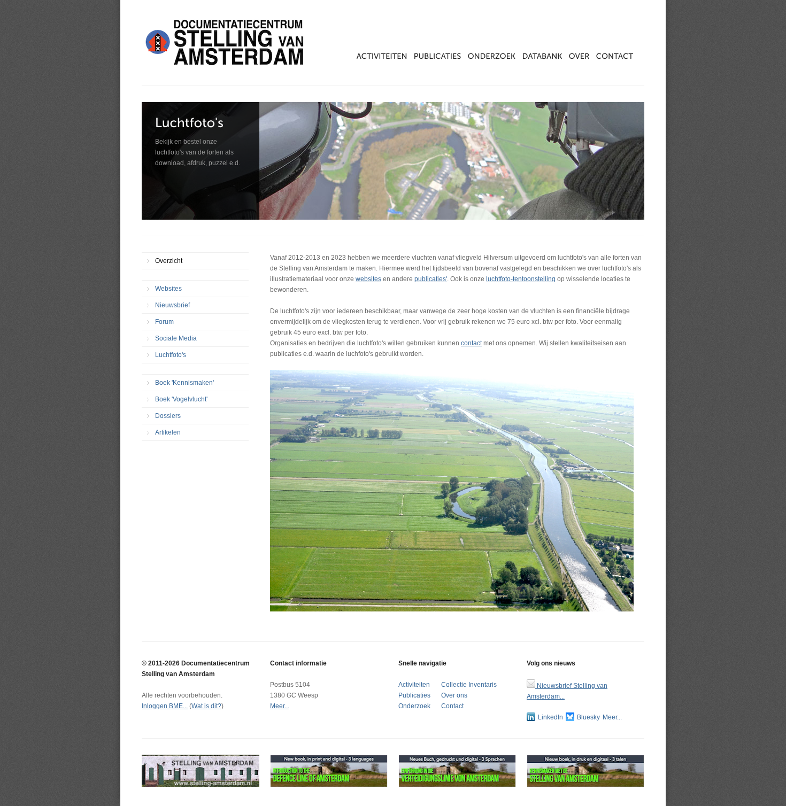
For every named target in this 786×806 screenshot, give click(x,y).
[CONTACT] (615, 56)
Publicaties (414, 695)
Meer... (279, 706)
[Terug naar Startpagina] (227, 42)
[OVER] (582, 56)
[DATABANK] (545, 56)
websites (368, 279)
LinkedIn (550, 717)
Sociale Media (176, 338)
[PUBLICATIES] (441, 56)
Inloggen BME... (165, 706)
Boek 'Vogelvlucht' (181, 399)
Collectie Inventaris (469, 684)
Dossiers (168, 416)
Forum (164, 322)
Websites (168, 288)
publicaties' (430, 279)
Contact (452, 706)
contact (471, 343)
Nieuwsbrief (172, 305)
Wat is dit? (206, 706)
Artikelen (168, 432)
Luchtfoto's (170, 355)
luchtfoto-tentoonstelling (521, 279)
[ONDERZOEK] (495, 56)
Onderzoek (414, 706)
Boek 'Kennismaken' (184, 382)
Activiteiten (414, 684)
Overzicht (168, 261)
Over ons (454, 695)
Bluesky (588, 717)
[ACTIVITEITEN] (385, 56)
